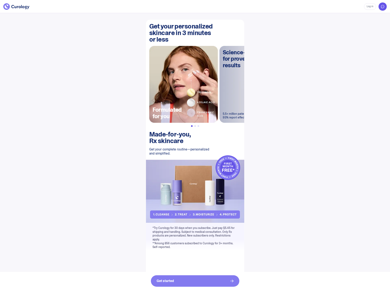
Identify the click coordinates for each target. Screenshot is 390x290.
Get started (165, 281)
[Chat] (383, 6)
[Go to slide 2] (195, 126)
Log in (370, 6)
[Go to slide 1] (192, 126)
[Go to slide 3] (198, 126)
